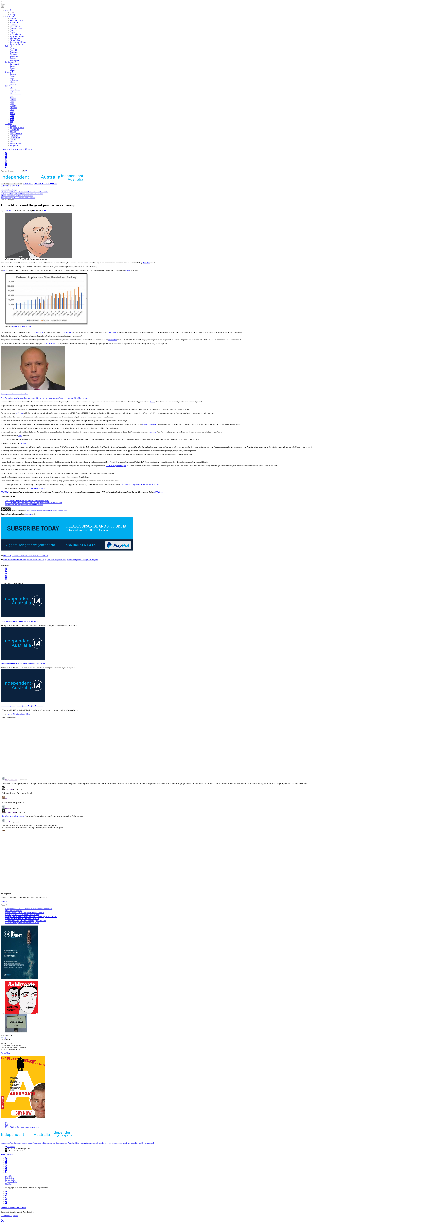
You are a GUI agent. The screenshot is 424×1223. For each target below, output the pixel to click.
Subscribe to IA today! (9, 190)
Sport (11, 112)
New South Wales (16, 134)
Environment (10, 62)
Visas (15, 560)
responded (152, 432)
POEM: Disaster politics (13, 911)
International (14, 56)
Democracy (14, 52)
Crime (12, 104)
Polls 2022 (13, 50)
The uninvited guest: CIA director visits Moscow (18, 198)
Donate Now (5, 1053)
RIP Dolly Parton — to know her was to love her (22, 915)
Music (12, 102)
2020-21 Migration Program (116, 466)
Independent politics (17, 36)
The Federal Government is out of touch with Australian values (27, 501)
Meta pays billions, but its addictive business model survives (22, 194)
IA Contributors (15, 34)
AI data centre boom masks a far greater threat (17, 196)
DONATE (13, 24)
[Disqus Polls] (212, 746)
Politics (8, 46)
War (11, 122)
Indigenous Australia (17, 128)
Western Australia (16, 144)
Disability (13, 106)
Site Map (8, 1184)
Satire (12, 116)
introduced (39, 332)
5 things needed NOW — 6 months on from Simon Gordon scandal (24, 192)
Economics (13, 54)
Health (12, 110)
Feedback (13, 32)
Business (8, 72)
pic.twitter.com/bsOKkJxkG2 (151, 484)
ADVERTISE (15, 26)
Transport (13, 84)
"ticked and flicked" (49, 343)
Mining (12, 82)
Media (12, 78)
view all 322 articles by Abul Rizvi (19, 714)
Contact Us (11, 1147)
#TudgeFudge (135, 484)
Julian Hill (67, 332)
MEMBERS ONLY (17, 20)
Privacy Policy (15, 40)
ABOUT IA (9, 16)
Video (12, 118)
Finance (12, 76)
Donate (10, 1154)
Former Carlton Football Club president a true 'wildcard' (24, 913)
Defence (13, 58)
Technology (14, 80)
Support (13, 1208)
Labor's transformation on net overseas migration (22, 919)
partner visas (61, 560)
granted (127, 270)
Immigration (14, 146)
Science (12, 68)
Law (11, 96)
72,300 (5, 270)
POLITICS (7, 556)
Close (3, 1216)
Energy (12, 66)
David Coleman (32, 560)
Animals (13, 98)
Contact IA (13, 30)
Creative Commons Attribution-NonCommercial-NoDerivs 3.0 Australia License (46, 510)
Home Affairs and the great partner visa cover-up (22, 1127)
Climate (12, 70)
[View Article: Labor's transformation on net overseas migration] (23, 617)
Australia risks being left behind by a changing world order (25, 921)
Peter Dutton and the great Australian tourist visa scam (24, 505)
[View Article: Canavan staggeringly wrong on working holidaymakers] (23, 701)
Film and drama (15, 94)
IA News (13, 14)
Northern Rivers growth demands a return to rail (22, 923)
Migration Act (79, 560)
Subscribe (28, 514)
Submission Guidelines (18, 42)
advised (23, 443)
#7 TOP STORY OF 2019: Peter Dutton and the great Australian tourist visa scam (33, 503)
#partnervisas (125, 484)
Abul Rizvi (7, 211)
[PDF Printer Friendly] (45, 211)
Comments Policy (16, 28)
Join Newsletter (15, 38)
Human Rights (15, 90)
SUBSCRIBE (15, 22)
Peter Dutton (112, 340)
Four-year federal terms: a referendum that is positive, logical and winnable (31, 917)
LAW (46, 556)
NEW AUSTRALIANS (20, 556)
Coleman (19, 413)
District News (14, 130)
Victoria (12, 142)
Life (7, 86)
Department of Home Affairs (21, 326)
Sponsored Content (16, 44)
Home (7, 10)
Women (12, 114)
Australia (8, 124)
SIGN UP (4, 901)
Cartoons (13, 92)
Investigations (14, 60)
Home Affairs (8, 560)
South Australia (15, 138)
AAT (152, 402)
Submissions (9, 1178)
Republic (13, 132)
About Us (8, 1176)
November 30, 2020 (37, 488)
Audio (12, 120)
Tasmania (13, 140)
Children (13, 100)
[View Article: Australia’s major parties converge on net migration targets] (23, 659)
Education (13, 108)
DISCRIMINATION (36, 556)
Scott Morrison (52, 560)
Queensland (14, 136)
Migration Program (91, 560)
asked (20, 436)
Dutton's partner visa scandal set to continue (14, 394)
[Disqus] (212, 803)
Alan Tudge (113, 332)
